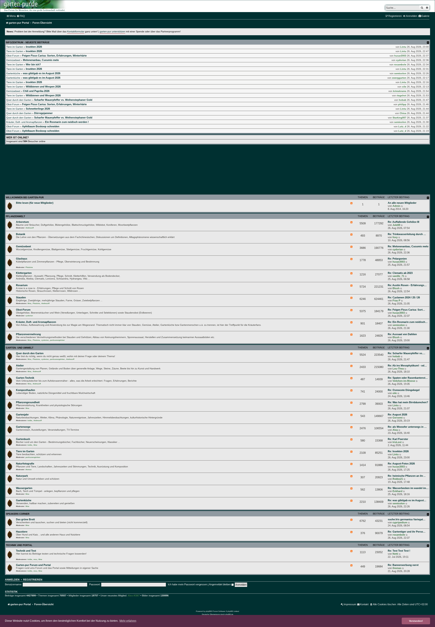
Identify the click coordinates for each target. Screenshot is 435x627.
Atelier (20, 365)
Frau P (396, 300)
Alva (395, 429)
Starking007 (399, 117)
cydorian (401, 60)
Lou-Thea (398, 368)
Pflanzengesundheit (28, 402)
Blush (396, 288)
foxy (395, 237)
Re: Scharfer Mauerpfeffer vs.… (406, 353)
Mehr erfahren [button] (127, 620)
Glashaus (21, 258)
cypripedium (400, 522)
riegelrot (401, 95)
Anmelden (12, 579)
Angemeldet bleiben (220, 584)
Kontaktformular (75, 31)
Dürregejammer (43, 113)
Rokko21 (398, 478)
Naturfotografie (25, 463)
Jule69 (396, 224)
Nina (29, 303)
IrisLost (397, 442)
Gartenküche (13, 73)
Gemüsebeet (13, 60)
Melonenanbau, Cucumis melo (41, 60)
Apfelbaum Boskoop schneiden (40, 126)
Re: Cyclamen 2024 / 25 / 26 (404, 297)
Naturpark (22, 475)
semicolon (400, 73)
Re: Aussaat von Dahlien (402, 334)
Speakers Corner (17, 513)
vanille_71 (398, 276)
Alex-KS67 (134, 595)
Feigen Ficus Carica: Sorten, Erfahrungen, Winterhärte (54, 55)
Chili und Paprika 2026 (36, 91)
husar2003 (400, 55)
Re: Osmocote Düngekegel (404, 390)
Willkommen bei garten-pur (25, 197)
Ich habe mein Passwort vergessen (187, 584)
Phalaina (29, 267)
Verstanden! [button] (416, 621)
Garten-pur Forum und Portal (33, 565)
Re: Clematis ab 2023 (400, 272)
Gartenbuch (23, 439)
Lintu (403, 46)
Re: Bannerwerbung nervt (403, 565)
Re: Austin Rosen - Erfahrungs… (407, 285)
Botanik (20, 234)
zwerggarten (399, 77)
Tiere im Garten (14, 46)
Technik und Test (26, 550)
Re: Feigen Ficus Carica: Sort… (406, 309)
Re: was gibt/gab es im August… (407, 500)
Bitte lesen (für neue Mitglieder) (34, 202)
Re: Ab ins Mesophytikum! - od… (407, 365)
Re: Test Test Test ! (399, 550)
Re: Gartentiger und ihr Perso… (406, 531)
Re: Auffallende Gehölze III (403, 221)
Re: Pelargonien (397, 258)
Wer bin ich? (33, 64)
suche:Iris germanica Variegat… (406, 519)
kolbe (30, 420)
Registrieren (32, 579)
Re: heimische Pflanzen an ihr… (407, 475)
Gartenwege (23, 426)
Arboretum (22, 221)
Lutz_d (402, 126)
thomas (28, 469)
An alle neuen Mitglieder (402, 202)
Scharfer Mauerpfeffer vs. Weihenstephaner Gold (63, 99)
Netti (395, 553)
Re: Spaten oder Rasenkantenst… (408, 377)
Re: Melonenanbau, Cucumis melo (408, 246)
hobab (402, 100)
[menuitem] (21, 16)
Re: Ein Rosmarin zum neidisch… (408, 321)
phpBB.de (229, 614)
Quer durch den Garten (18, 100)
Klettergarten (24, 272)
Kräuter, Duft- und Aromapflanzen (24, 122)
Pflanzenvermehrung (28, 334)
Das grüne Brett (25, 519)
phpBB (208, 611)
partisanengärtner (57, 340)
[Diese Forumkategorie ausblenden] (428, 197)
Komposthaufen (25, 390)
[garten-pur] (34, 6)
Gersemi (398, 417)
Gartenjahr (22, 414)
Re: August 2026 (397, 414)
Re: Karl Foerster (398, 439)
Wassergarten (24, 488)
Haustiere (21, 531)
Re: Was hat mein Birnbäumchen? (408, 402)
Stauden (21, 297)
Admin (396, 205)
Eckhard (397, 491)
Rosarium (22, 285)
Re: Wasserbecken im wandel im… (408, 488)
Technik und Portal (19, 545)
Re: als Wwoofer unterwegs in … (407, 426)
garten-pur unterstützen (112, 31)
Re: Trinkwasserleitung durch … (407, 234)
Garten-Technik (25, 377)
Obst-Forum (12, 55)
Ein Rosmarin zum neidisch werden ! (67, 121)
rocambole (400, 64)
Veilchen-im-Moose (404, 380)
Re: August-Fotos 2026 (401, 463)
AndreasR (29, 228)
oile (404, 86)
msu (35, 559)
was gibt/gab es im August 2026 (41, 73)
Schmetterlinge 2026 (38, 108)
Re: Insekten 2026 (398, 451)
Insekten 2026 (34, 46)
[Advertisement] (217, 170)
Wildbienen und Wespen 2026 (43, 86)
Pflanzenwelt (15, 216)
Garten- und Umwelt (19, 347)
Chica (403, 113)
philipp (402, 104)
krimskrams (399, 91)
